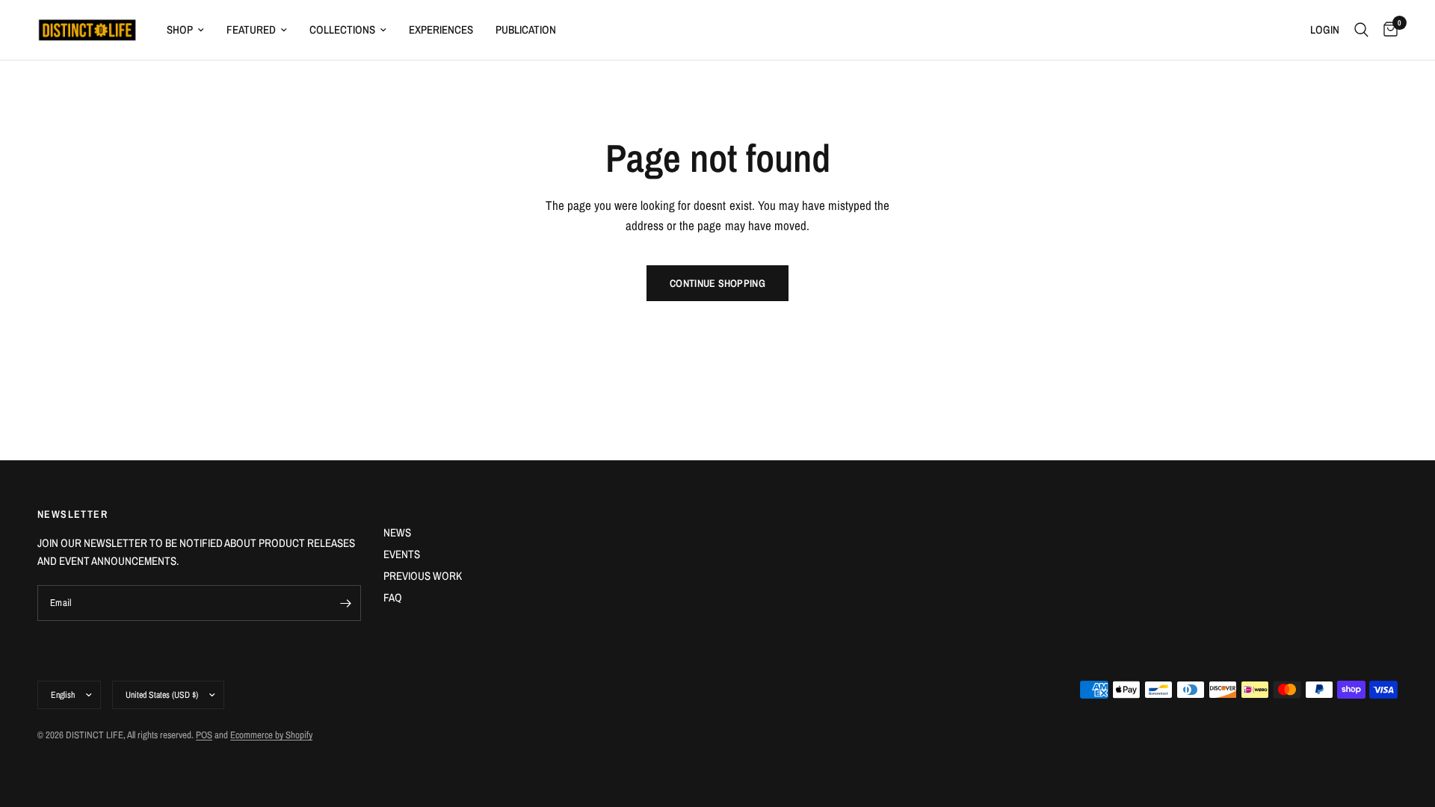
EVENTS (401, 554)
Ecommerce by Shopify (271, 735)
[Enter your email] (346, 603)
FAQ (392, 597)
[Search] (1361, 30)
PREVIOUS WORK (422, 576)
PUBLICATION (526, 29)
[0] (1387, 30)
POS (204, 735)
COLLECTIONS (342, 29)
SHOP (180, 29)
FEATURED (251, 29)
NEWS (397, 532)
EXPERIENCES (441, 29)
